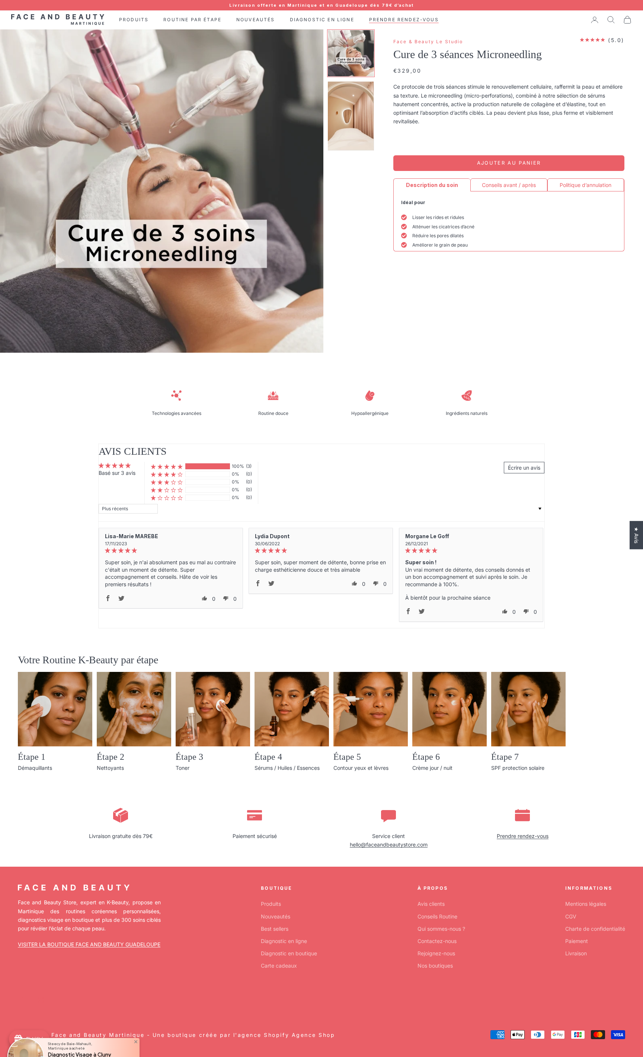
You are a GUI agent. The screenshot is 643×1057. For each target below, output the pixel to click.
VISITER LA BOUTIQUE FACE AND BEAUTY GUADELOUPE (89, 944)
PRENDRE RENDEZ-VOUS (404, 19)
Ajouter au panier (509, 163)
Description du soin (432, 185)
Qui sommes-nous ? (441, 929)
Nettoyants (110, 768)
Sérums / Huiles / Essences (287, 768)
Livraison (576, 953)
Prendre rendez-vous (522, 836)
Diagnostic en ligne (284, 941)
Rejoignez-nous (436, 953)
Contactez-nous (437, 941)
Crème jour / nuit (432, 768)
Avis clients (431, 904)
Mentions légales (585, 904)
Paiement (576, 941)
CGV (570, 916)
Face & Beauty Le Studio (428, 41)
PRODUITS (133, 19)
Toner (182, 768)
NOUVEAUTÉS (255, 19)
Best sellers (274, 929)
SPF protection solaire (517, 768)
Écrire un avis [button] (524, 467)
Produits (271, 904)
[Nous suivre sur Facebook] (21, 1000)
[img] (171, 551)
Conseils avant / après (509, 185)
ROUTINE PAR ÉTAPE (192, 19)
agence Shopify (263, 1035)
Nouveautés (275, 916)
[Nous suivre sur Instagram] (41, 1000)
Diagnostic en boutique (289, 953)
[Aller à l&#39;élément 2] (351, 116)
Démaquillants (35, 768)
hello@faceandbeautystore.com (389, 844)
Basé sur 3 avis (117, 473)
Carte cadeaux (279, 965)
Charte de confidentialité (595, 929)
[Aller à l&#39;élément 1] (351, 53)
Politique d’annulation (585, 185)
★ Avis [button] (636, 535)
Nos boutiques (435, 965)
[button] (167, 466)
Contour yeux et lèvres (360, 768)
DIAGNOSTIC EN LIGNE (322, 19)
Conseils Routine (437, 916)
